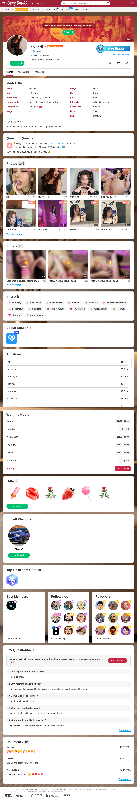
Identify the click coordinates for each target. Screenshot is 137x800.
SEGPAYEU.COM (62, 789)
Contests (64, 9)
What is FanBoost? (122, 54)
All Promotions (49, 9)
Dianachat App (81, 9)
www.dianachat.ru (32, 789)
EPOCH (50, 789)
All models (7, 9)
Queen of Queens (56, 143)
